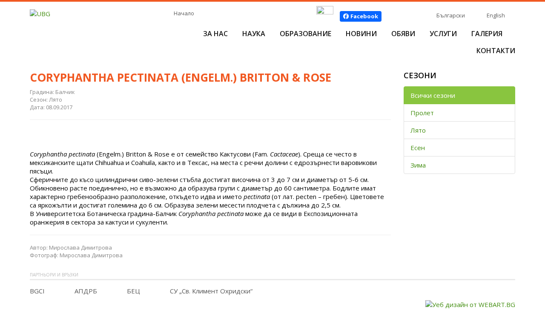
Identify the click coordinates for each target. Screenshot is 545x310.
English (496, 15)
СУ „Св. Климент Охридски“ (211, 291)
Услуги (443, 33)
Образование (305, 33)
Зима (418, 165)
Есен (417, 147)
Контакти (495, 50)
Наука (253, 33)
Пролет (422, 112)
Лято (418, 130)
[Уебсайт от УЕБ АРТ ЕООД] (470, 303)
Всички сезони (432, 95)
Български (450, 15)
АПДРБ (86, 291)
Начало (184, 13)
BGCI (37, 291)
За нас (215, 33)
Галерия (486, 33)
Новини (361, 33)
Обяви (403, 33)
